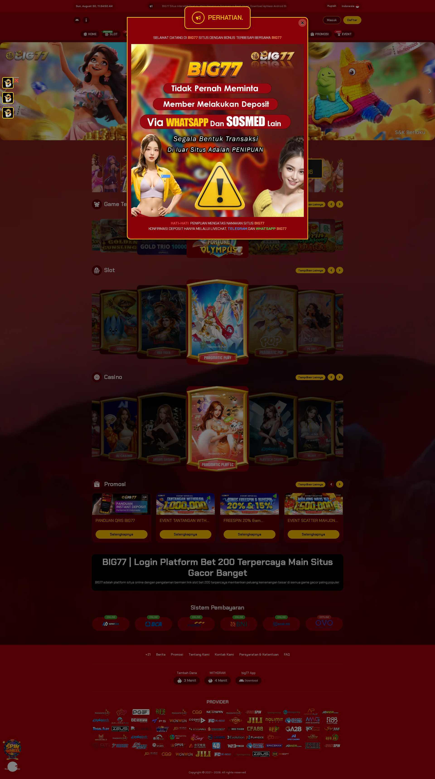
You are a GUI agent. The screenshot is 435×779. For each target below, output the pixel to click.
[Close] (302, 23)
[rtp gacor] (8, 97)
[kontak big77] (8, 112)
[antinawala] (8, 82)
